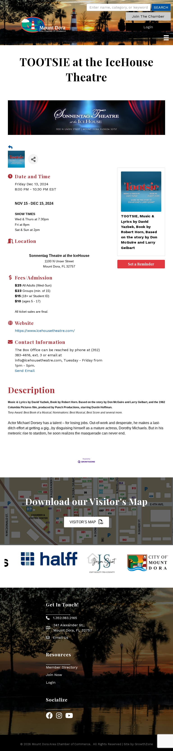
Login (50, 682)
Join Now (54, 675)
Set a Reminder (141, 264)
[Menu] (166, 37)
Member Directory (61, 667)
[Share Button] (33, 159)
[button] (148, 16)
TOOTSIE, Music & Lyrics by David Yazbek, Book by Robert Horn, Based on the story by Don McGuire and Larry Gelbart (139, 232)
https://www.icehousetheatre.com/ (45, 331)
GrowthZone (144, 744)
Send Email (25, 370)
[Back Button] (10, 147)
